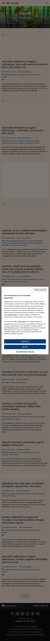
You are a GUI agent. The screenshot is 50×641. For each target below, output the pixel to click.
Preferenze (25, 341)
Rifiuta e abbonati (40, 289)
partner (32, 324)
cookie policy (12, 314)
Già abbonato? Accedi (25, 351)
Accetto (25, 347)
